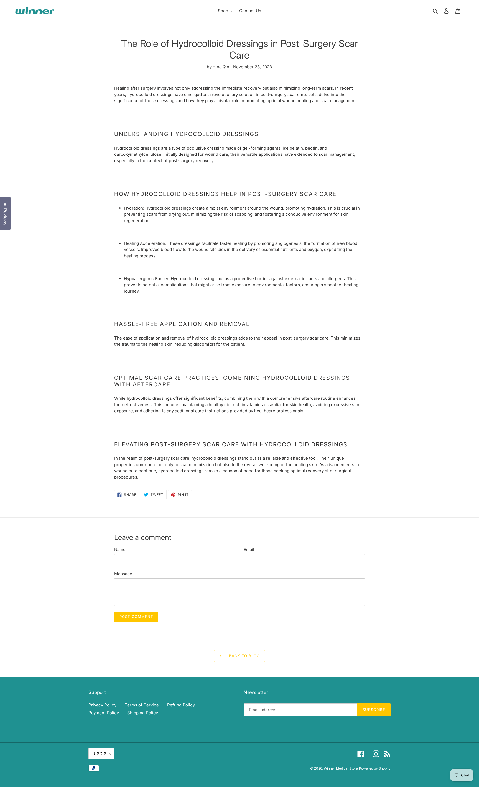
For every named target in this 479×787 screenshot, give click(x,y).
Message (123, 573)
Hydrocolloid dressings (168, 208)
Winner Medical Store (341, 768)
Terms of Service (142, 705)
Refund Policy (181, 705)
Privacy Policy (102, 705)
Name (120, 549)
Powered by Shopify (375, 768)
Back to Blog (244, 655)
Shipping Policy (142, 712)
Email (249, 549)
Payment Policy (103, 712)
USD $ (100, 753)
